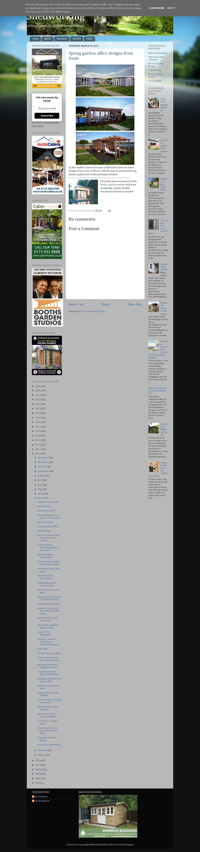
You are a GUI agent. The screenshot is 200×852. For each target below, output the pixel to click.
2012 (37, 449)
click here (40, 123)
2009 (37, 765)
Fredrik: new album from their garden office (47, 731)
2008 (37, 769)
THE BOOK (62, 39)
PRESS (89, 39)
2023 (37, 400)
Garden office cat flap (164, 267)
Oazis (86, 171)
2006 (37, 778)
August (42, 476)
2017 (37, 427)
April (41, 494)
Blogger (129, 845)
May (40, 489)
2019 (37, 418)
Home (36, 39)
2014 (37, 440)
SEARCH (76, 39)
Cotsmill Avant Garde (47, 502)
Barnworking (43, 531)
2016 (37, 431)
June (40, 485)
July (40, 480)
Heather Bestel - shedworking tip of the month (47, 547)
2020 (37, 413)
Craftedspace (44, 506)
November (43, 462)
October (42, 467)
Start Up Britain (45, 522)
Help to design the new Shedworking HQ (157, 391)
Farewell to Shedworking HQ (164, 429)
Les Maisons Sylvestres (48, 604)
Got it (171, 8)
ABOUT (47, 39)
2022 (37, 404)
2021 (37, 408)
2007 (37, 774)
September (43, 471)
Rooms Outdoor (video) (49, 653)
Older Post (135, 304)
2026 (37, 386)
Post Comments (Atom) (93, 311)
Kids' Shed (42, 649)
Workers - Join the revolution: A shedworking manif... (48, 642)
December (43, 458)
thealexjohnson (42, 801)
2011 (37, 454)
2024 (37, 395)
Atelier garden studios (112, 184)
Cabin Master (154, 70)
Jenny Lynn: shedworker (49, 745)
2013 (37, 445)
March (41, 498)
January (42, 755)
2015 (37, 436)
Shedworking (56, 16)
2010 (37, 760)
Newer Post (76, 304)
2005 (37, 783)
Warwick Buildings (157, 53)
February (43, 750)
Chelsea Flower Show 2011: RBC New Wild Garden (48, 611)
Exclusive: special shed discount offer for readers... (48, 538)
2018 (37, 422)
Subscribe (47, 115)
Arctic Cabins (154, 81)
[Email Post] (109, 211)
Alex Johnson (41, 797)
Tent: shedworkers (46, 511)
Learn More (156, 8)
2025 (37, 390)
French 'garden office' (48, 526)
